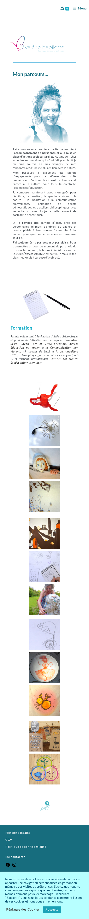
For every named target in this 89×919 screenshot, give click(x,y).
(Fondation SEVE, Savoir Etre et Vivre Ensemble (45, 341)
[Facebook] (7, 866)
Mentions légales (17, 832)
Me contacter (15, 856)
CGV (8, 839)
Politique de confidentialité (25, 846)
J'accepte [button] (52, 909)
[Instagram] (14, 866)
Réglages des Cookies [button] (23, 909)
